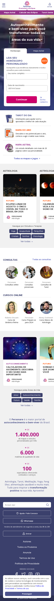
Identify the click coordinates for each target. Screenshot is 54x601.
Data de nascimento (16, 85)
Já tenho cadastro (44, 99)
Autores (27, 541)
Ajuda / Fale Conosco (29, 513)
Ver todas (25, 241)
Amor (16, 395)
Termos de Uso (27, 558)
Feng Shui (38, 231)
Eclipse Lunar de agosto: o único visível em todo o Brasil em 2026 (17, 208)
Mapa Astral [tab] (38, 51)
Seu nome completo (16, 73)
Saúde (27, 400)
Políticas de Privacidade (27, 563)
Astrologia (10, 171)
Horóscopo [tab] (15, 51)
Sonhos (25, 236)
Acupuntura (24, 231)
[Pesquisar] (47, 504)
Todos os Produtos (27, 547)
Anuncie (27, 552)
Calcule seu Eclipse (28, 12)
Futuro (17, 400)
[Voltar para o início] (27, 4)
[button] (27, 39)
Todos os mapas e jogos (27, 158)
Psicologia (38, 236)
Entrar (29, 533)
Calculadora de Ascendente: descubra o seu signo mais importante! (20, 371)
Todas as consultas (41, 259)
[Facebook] (16, 574)
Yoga (13, 231)
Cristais (15, 236)
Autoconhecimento (32, 395)
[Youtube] (38, 574)
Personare (17, 216)
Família (37, 400)
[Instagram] (31, 574)
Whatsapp (28, 521)
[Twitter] (23, 574)
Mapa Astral (9, 12)
